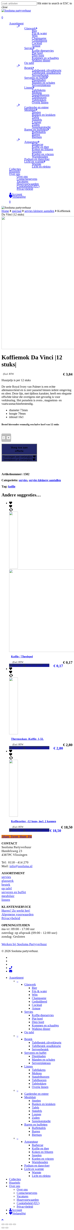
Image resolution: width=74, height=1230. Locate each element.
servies (23, 480)
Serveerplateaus (41, 1063)
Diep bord (38, 1022)
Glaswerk (30, 984)
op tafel (7, 888)
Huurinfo (14, 1182)
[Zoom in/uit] (14, 1224)
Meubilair (30, 1097)
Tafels (35, 1107)
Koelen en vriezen (43, 1158)
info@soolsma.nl (20, 866)
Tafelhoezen (39, 1080)
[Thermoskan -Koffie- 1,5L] (21, 733)
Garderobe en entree (36, 1093)
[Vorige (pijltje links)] (3, 1227)
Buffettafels (39, 1128)
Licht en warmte (34, 1169)
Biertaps (37, 1134)
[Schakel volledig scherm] (10, 1224)
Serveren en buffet (35, 1052)
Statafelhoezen (40, 1076)
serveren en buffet (14, 892)
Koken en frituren (42, 1151)
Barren (36, 1131)
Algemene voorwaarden (18, 914)
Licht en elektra (41, 1175)
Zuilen (36, 1117)
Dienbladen (39, 1056)
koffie (11, 486)
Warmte (36, 1172)
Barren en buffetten (35, 1124)
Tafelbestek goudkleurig (46, 1046)
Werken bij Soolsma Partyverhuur (24, 944)
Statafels (37, 1110)
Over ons (14, 1186)
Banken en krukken (43, 1104)
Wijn (35, 994)
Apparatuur (31, 1141)
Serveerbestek (40, 1049)
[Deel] (6, 1224)
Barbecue (37, 1145)
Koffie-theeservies (43, 1015)
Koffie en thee (40, 1148)
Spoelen (37, 1155)
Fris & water (39, 991)
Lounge (36, 1114)
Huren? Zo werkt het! (16, 910)
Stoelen (36, 1100)
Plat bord (37, 1018)
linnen (6, 900)
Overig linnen (40, 1087)
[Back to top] (2, 1219)
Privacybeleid (11, 918)
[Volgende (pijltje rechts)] (6, 1227)
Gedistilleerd (39, 1001)
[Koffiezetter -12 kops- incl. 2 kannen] (21, 815)
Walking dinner (41, 1028)
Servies (28, 1011)
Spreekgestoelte (41, 1121)
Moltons (37, 1073)
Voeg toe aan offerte (19, 449)
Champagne (39, 998)
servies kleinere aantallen (39, 211)
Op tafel (29, 1032)
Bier (34, 987)
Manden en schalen (43, 1059)
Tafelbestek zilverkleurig (46, 1042)
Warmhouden (40, 1162)
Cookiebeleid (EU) (28, 1203)
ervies (7, 877)
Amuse (36, 1008)
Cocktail (37, 1005)
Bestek (28, 1039)
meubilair (8, 896)
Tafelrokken (39, 1083)
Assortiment (16, 977)
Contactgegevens (27, 1192)
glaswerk (8, 881)
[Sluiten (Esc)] (3, 1224)
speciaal (16, 211)
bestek (6, 884)
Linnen (28, 1066)
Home (5, 211)
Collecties (15, 1179)
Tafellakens (39, 1069)
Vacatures (22, 1196)
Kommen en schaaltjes (45, 1025)
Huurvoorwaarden (28, 1199)
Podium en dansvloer (37, 1165)
